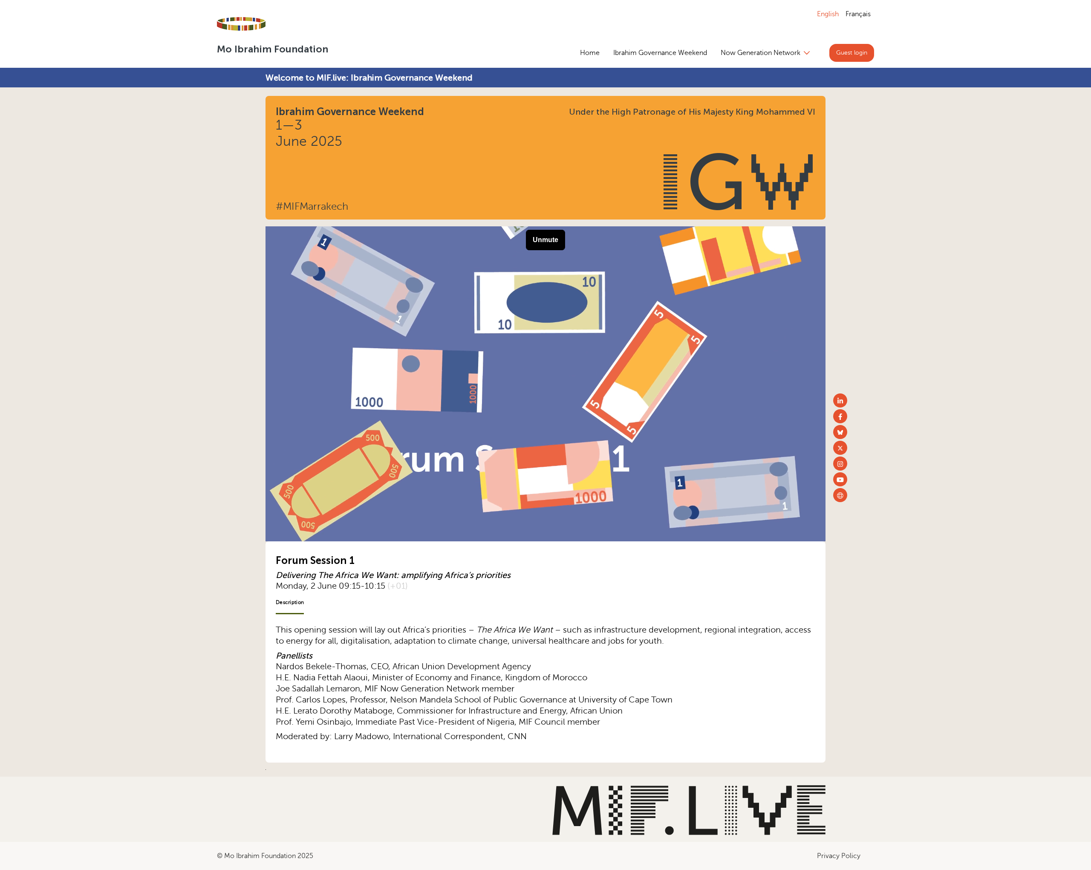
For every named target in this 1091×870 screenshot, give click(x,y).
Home (590, 53)
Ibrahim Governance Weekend (660, 53)
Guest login (851, 52)
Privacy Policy (838, 856)
